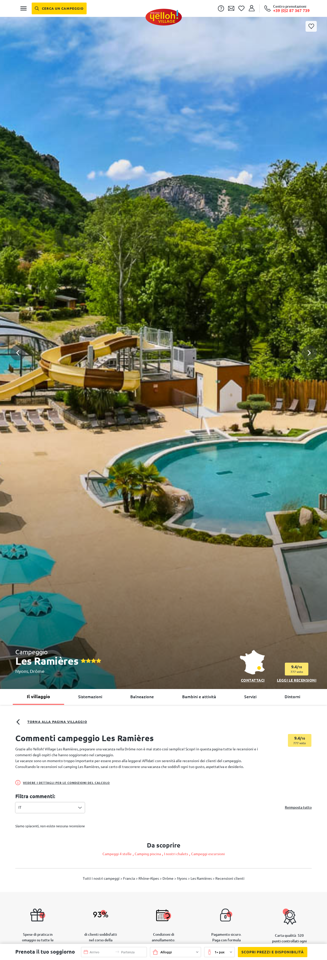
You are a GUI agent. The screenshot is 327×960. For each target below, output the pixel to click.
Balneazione (142, 696)
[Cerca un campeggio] (59, 8)
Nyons (21, 671)
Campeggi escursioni (208, 854)
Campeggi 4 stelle (117, 854)
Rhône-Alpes (149, 878)
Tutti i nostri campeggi (101, 878)
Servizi (250, 696)
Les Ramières (202, 878)
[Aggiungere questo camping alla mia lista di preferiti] (311, 26)
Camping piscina (148, 854)
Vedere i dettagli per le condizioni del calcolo (66, 782)
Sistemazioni (90, 696)
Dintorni (292, 696)
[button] (163, 333)
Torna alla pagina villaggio (57, 722)
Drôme (37, 671)
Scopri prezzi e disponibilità (272, 952)
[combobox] (50, 807)
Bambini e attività (199, 696)
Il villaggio (38, 696)
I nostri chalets (176, 854)
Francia (129, 878)
